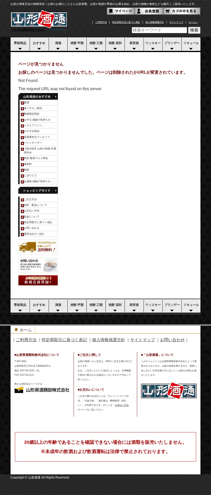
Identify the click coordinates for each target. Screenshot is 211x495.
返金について (31, 216)
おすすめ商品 (31, 131)
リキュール (191, 43)
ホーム (26, 330)
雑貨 (26, 169)
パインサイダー (33, 142)
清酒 (58, 43)
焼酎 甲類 (77, 43)
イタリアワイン (33, 125)
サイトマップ (176, 22)
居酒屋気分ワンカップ (37, 137)
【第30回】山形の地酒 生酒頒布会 (40, 150)
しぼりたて (30, 175)
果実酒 (134, 43)
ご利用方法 (101, 22)
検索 (194, 30)
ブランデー (172, 43)
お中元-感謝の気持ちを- (37, 119)
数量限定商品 (31, 113)
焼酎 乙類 (96, 43)
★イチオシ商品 (33, 108)
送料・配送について (35, 205)
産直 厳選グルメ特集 (36, 158)
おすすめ (39, 43)
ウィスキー (153, 43)
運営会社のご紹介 (34, 233)
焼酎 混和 (115, 43)
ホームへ (193, 22)
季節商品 (20, 43)
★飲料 (28, 164)
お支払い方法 (31, 210)
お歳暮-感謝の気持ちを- (37, 181)
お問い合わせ (31, 227)
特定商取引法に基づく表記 (126, 22)
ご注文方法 (30, 199)
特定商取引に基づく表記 (38, 222)
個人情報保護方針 (154, 22)
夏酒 (26, 102)
